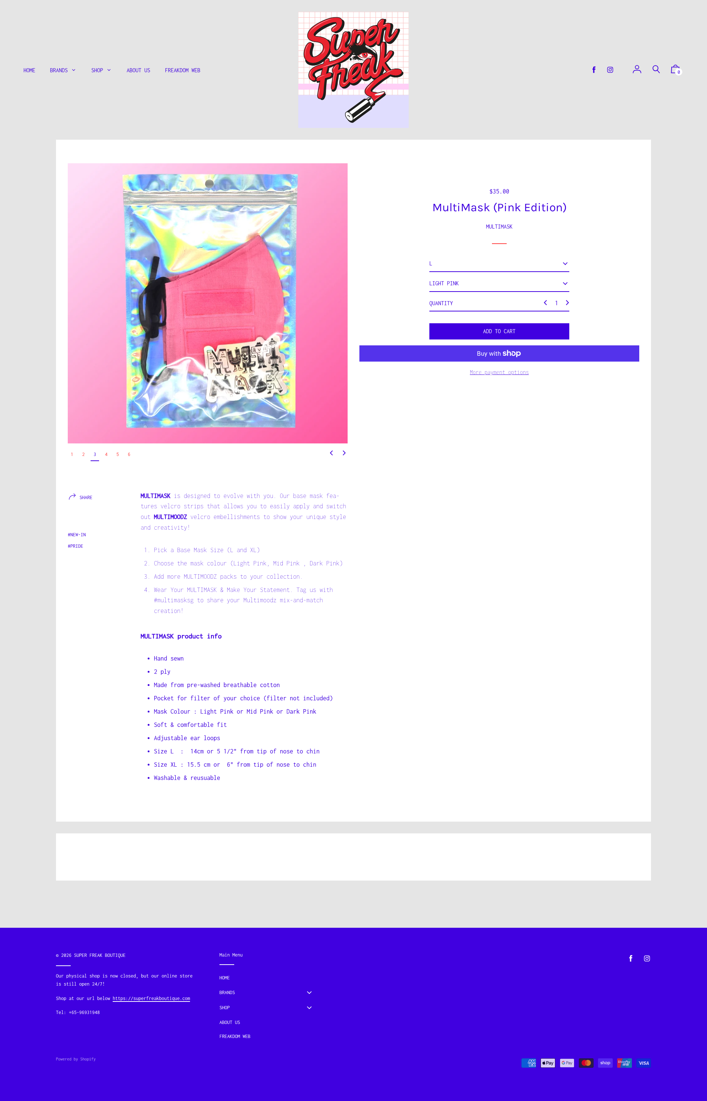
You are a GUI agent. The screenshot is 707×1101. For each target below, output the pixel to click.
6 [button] (129, 454)
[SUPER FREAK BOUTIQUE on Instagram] (610, 70)
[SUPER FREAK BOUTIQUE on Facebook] (594, 70)
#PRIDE (75, 546)
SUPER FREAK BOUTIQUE (100, 955)
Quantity (441, 303)
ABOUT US (229, 1022)
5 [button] (117, 454)
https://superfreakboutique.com (151, 998)
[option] (208, 303)
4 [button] (106, 454)
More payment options (499, 372)
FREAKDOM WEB (234, 1036)
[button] (331, 453)
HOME (224, 977)
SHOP (224, 1007)
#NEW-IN (77, 534)
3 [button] (95, 454)
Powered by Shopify (76, 1059)
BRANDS (227, 992)
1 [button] (72, 454)
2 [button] (83, 454)
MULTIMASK (499, 226)
